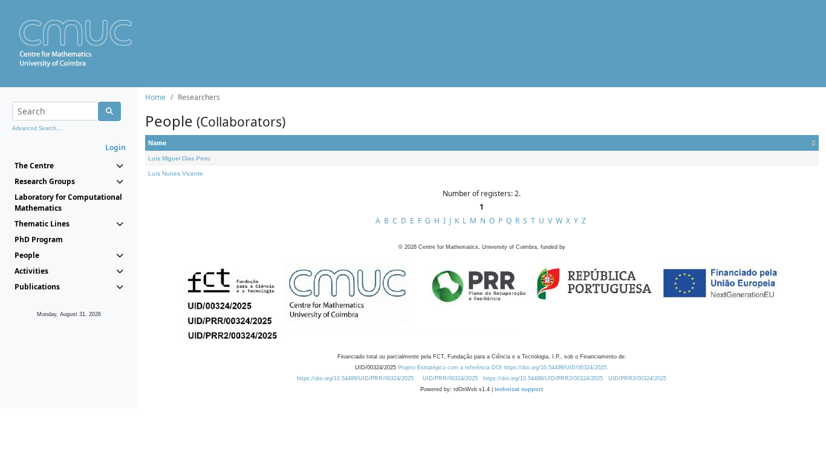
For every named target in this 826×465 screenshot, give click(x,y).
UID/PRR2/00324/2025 (637, 378)
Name (157, 143)
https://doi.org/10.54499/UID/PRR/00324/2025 (355, 378)
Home (155, 97)
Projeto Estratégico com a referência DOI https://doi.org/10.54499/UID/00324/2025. (503, 367)
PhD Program (39, 239)
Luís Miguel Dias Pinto (179, 158)
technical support (519, 389)
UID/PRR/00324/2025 (450, 378)
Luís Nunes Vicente (175, 173)
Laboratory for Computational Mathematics (68, 202)
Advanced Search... (37, 128)
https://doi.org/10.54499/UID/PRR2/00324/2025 (543, 378)
